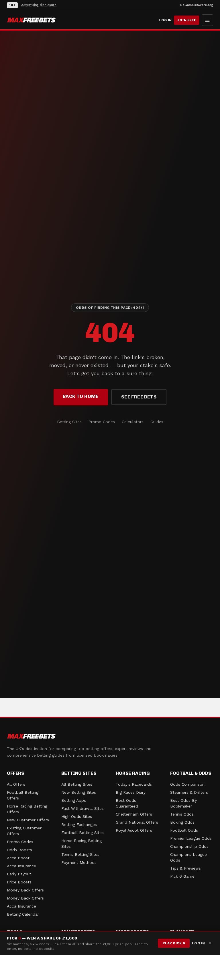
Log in (165, 20)
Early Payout (19, 874)
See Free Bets (139, 397)
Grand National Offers (137, 822)
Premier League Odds (191, 838)
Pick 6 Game (182, 876)
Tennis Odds (182, 814)
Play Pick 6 (173, 943)
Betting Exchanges (79, 824)
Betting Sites (69, 421)
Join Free (186, 20)
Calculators (133, 421)
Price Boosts (19, 882)
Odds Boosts (19, 849)
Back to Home (81, 396)
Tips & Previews (185, 868)
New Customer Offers (28, 820)
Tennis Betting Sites (80, 854)
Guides (156, 421)
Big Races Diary (131, 792)
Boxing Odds (182, 822)
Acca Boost (18, 858)
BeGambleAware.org (196, 5)
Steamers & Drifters (189, 792)
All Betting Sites (76, 784)
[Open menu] (207, 20)
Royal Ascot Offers (134, 830)
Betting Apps (73, 800)
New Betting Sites (78, 792)
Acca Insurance (21, 866)
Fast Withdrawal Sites (82, 808)
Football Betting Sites (82, 832)
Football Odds (184, 830)
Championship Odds (189, 846)
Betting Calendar (23, 914)
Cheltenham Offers (134, 814)
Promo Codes (102, 421)
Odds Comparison (187, 784)
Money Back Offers (25, 890)
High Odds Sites (76, 816)
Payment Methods (79, 862)
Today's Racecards (134, 784)
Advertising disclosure (38, 5)
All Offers (16, 784)
